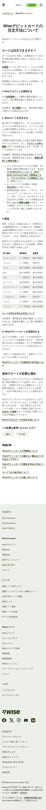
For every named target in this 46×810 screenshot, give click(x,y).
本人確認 (16, 108)
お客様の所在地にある (33, 798)
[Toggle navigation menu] (40, 5)
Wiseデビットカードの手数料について (20, 451)
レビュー (6, 674)
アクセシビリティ (10, 767)
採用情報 (6, 653)
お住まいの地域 (9, 411)
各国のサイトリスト (10, 757)
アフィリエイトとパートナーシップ (17, 669)
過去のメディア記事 (10, 648)
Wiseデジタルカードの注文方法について (21, 419)
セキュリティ (8, 643)
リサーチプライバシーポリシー (15, 747)
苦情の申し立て (9, 752)
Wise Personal (8, 518)
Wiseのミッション (10, 664)
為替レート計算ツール (11, 586)
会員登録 (31, 5)
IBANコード (7, 601)
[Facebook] (4, 720)
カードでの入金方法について (15, 472)
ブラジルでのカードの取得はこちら (27, 178)
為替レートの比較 (10, 612)
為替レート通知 (9, 606)
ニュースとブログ (10, 638)
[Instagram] (19, 720)
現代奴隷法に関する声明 (12, 762)
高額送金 (6, 555)
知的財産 (6, 772)
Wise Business (8, 523)
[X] (11, 720)
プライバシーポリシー (11, 737)
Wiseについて (8, 633)
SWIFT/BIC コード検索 (12, 596)
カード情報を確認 (21, 202)
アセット (6, 570)
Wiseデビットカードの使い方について (20, 477)
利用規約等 (7, 731)
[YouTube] (26, 720)
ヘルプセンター (9, 690)
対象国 (5, 67)
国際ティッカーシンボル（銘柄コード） (19, 591)
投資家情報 (7, 658)
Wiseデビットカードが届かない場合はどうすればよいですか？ (23, 457)
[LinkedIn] (33, 720)
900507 (23, 793)
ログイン (19, 5)
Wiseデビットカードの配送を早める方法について (23, 465)
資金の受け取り (9, 565)
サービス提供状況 (10, 617)
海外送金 (6, 549)
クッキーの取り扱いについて (14, 742)
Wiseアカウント (9, 544)
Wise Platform (8, 528)
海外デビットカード (10, 560)
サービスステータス (10, 695)
